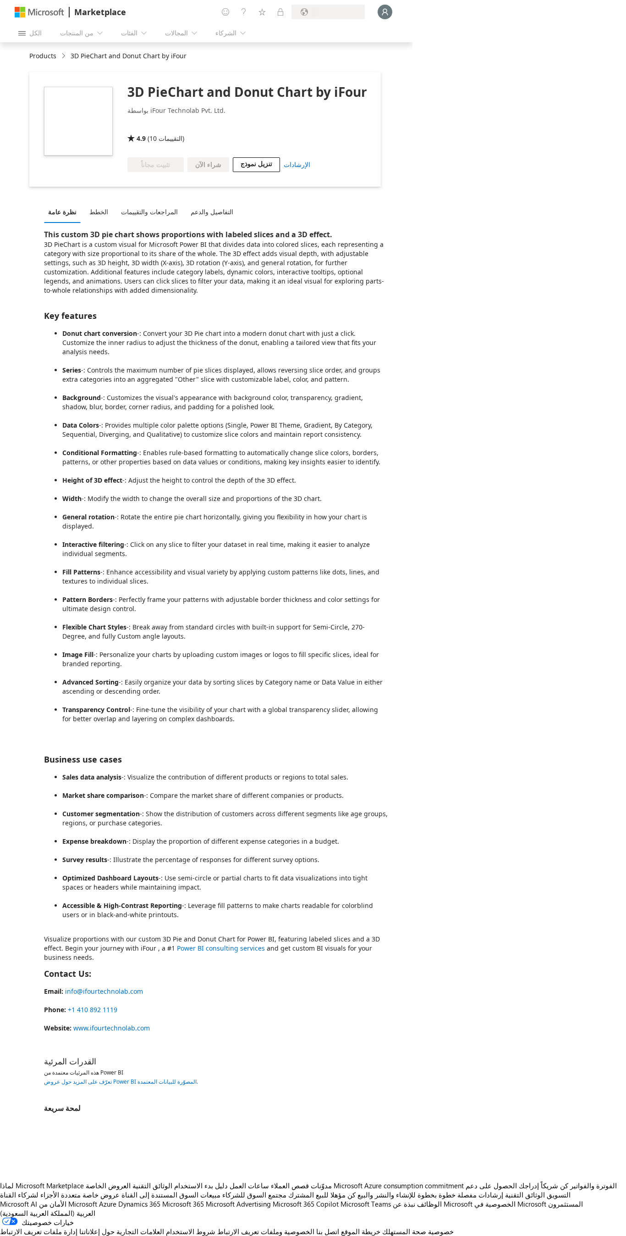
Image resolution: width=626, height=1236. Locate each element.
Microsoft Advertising (238, 1203)
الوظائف (429, 1203)
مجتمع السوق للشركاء (254, 1194)
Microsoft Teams (365, 1203)
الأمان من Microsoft (68, 1203)
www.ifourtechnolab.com (111, 1028)
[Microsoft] (39, 12)
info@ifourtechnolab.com (104, 991)
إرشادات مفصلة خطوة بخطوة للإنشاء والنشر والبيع (430, 1194)
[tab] (64, 211)
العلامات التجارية (140, 1231)
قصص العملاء (290, 1185)
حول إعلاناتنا (97, 1231)
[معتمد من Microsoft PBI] (188, 125)
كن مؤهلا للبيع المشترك (322, 1194)
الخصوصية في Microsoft (510, 1203)
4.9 (141, 138)
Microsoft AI (18, 1203)
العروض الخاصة (108, 1185)
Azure (107, 1203)
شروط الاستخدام (190, 1231)
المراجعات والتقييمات (149, 211)
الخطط (98, 211)
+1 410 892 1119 (92, 1009)
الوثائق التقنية (152, 1185)
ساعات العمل (249, 1185)
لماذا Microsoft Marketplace (42, 1185)
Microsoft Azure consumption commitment (400, 1185)
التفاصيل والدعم (212, 211)
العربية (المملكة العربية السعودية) (47, 1213)
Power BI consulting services (221, 948)
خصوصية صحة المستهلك (418, 1231)
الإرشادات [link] (297, 164)
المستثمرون (565, 1203)
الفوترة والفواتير (593, 1185)
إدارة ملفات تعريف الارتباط (38, 1231)
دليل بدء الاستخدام (201, 1185)
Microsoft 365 (183, 1203)
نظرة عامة (62, 211)
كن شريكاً (554, 1185)
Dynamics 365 (139, 1203)
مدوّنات (321, 1185)
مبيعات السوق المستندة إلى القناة (170, 1194)
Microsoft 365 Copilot (306, 1203)
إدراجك (529, 1185)
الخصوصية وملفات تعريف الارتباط (265, 1231)
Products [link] (42, 55)
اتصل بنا (327, 1231)
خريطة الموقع (360, 1231)
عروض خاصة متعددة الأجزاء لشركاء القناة (60, 1194)
